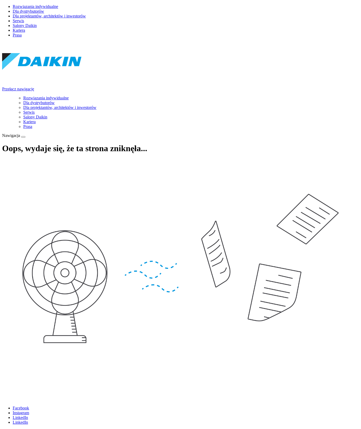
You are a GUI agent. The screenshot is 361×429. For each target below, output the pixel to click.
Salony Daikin (25, 25)
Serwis (18, 21)
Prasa (17, 35)
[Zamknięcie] (23, 137)
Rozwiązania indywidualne (35, 6)
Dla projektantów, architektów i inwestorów (49, 16)
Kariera (19, 30)
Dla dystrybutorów (28, 11)
